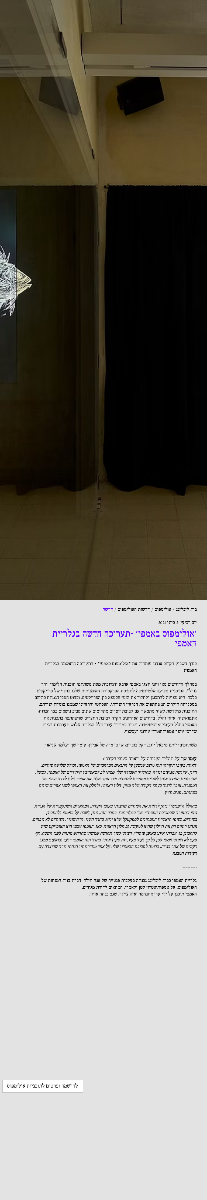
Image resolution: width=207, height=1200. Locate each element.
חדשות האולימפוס (134, 609)
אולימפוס (163, 609)
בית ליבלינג (186, 609)
